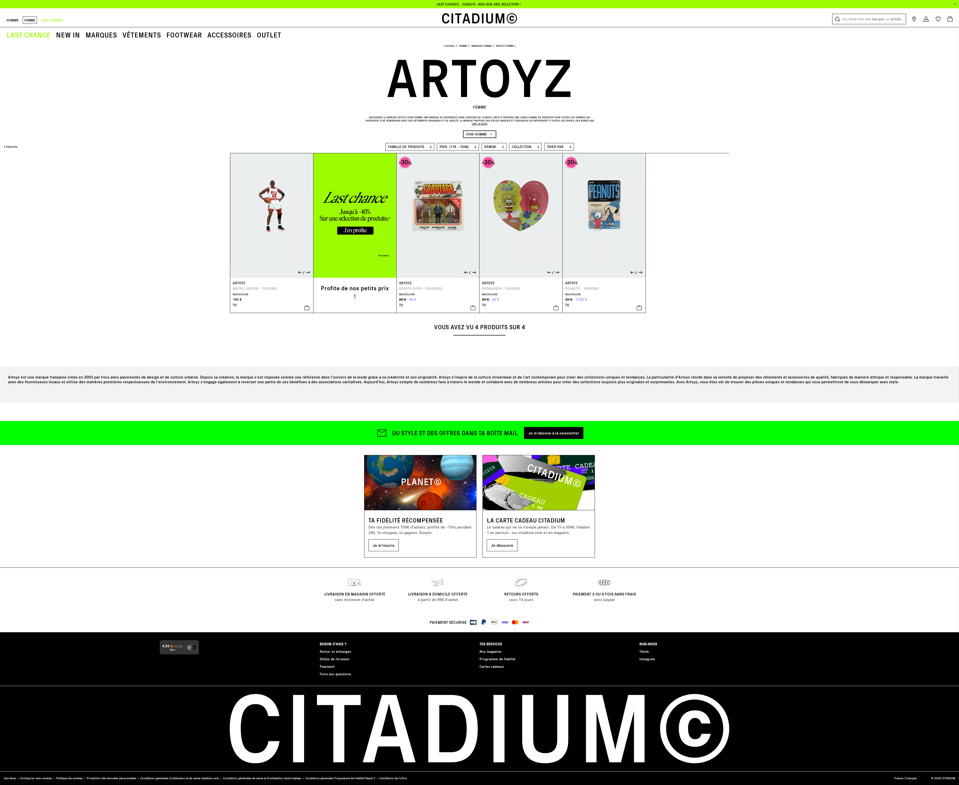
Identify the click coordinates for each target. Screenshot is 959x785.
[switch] (192, 647)
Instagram (647, 659)
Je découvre (502, 545)
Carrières (10, 778)
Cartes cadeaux (492, 666)
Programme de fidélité (497, 659)
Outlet (269, 34)
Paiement (327, 666)
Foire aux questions (335, 674)
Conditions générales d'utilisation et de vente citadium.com (179, 778)
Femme (29, 20)
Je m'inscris (384, 545)
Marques (101, 34)
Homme (12, 20)
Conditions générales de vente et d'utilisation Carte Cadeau (262, 778)
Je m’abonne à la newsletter (553, 432)
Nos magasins (490, 651)
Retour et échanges (335, 651)
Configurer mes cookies (36, 778)
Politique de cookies (69, 778)
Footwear (184, 34)
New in (68, 34)
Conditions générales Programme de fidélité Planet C (340, 778)
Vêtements (141, 34)
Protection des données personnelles (111, 778)
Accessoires (229, 34)
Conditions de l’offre (393, 778)
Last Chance (28, 34)
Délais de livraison (334, 659)
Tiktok (644, 651)
